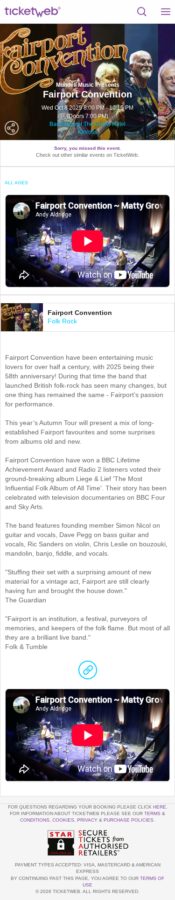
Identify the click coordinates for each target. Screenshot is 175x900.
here (159, 806)
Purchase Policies (129, 820)
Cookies (63, 820)
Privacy (87, 820)
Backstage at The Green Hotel (87, 124)
